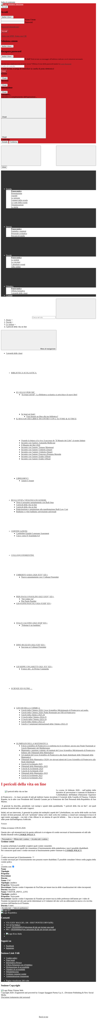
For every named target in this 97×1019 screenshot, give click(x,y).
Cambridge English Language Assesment (32, 533)
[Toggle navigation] (21, 156)
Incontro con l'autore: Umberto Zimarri (36, 450)
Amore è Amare (27, 481)
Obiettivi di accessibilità (15, 969)
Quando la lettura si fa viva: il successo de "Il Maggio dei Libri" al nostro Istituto (53, 440)
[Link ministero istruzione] (12, 4)
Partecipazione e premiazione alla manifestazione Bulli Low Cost (42, 509)
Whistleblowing (12, 972)
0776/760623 (15, 925)
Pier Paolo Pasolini (28, 601)
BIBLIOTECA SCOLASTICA (24, 373)
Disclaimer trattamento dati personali (15, 997)
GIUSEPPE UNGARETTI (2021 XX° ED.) (34, 667)
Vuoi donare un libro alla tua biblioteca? (42, 416)
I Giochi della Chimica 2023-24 (33, 719)
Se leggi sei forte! (28, 414)
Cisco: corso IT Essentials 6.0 (28, 536)
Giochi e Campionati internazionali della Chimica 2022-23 (44, 724)
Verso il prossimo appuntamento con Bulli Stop (35, 502)
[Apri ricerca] (76, 156)
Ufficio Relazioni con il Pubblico (19, 965)
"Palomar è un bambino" (31, 625)
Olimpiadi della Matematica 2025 (34, 766)
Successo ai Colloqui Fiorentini (33, 647)
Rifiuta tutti (21, 839)
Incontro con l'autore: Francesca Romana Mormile (41, 454)
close (4, 167)
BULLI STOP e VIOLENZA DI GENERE (29, 500)
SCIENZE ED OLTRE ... (21, 688)
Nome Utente (30, 20)
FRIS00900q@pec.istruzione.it (33, 929)
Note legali (10, 960)
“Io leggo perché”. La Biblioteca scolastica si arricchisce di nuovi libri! (49, 395)
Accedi (4, 7)
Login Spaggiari (65, 64)
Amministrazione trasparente (17, 976)
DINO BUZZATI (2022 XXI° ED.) (30, 645)
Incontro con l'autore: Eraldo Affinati (36, 456)
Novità (8, 322)
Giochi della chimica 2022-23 (33, 722)
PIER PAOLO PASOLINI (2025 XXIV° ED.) (35, 597)
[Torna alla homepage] (48, 144)
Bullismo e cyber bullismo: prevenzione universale (36, 512)
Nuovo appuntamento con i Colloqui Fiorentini (40, 577)
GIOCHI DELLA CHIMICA (28, 708)
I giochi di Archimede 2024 (32, 769)
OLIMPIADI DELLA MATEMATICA (32, 743)
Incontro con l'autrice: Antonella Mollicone (38, 443)
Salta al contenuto (8, 2)
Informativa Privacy (14, 963)
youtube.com (6, 867)
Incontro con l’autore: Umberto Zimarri (36, 452)
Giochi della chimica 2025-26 (33, 715)
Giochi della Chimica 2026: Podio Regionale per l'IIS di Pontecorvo (48, 712)
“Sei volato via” (27, 599)
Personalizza (6, 839)
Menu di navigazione (47, 349)
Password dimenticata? (10, 27)
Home (8, 320)
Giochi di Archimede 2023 (31, 775)
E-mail (27, 59)
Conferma (13, 142)
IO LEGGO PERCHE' (25, 392)
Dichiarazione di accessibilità (17, 967)
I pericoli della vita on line (26, 505)
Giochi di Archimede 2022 (31, 778)
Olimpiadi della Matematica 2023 (34, 773)
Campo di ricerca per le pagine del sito (16, 317)
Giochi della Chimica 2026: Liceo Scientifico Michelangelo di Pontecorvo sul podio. (55, 710)
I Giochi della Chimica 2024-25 (33, 717)
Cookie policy (11, 958)
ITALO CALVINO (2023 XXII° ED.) (32, 623)
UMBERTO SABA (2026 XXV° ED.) (32, 575)
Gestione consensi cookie (16, 974)
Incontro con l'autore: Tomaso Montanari (37, 447)
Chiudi (4, 78)
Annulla (4, 142)
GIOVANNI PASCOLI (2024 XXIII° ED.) (33, 603)
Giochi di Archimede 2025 (31, 764)
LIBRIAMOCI (22, 478)
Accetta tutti (40, 839)
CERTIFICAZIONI (19, 531)
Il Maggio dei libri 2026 (30, 445)
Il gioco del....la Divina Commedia (35, 669)
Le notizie (10, 324)
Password (29, 22)
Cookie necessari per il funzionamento (16, 857)
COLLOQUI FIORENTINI (22, 555)
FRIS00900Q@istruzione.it (33, 927)
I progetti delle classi (14, 353)
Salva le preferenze (21, 908)
